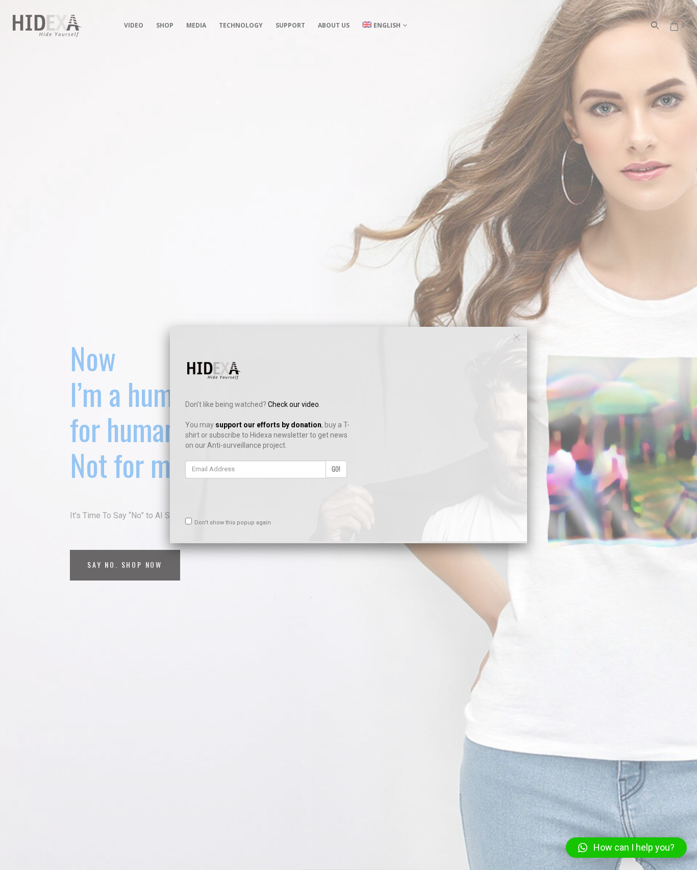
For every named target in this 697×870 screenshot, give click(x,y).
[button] (626, 847)
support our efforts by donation (268, 425)
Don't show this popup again (232, 522)
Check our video (293, 404)
